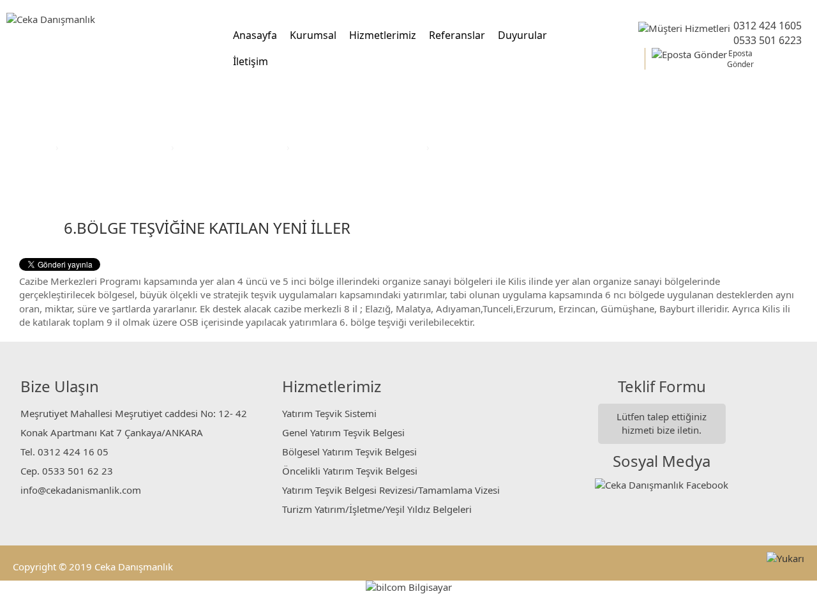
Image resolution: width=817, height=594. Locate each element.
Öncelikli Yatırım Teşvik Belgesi (349, 470)
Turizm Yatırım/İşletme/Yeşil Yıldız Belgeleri (377, 509)
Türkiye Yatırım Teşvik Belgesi (359, 147)
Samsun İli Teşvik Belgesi (489, 147)
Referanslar (457, 35)
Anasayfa (255, 35)
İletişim (250, 61)
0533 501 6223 (767, 40)
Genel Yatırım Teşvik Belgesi (343, 432)
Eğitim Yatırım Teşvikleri (231, 147)
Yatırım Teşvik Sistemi (329, 413)
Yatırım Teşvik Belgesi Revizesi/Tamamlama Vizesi (391, 490)
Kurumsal (313, 35)
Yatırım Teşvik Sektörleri (116, 147)
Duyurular (522, 35)
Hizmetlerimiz (382, 35)
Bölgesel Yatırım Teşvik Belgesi (349, 451)
